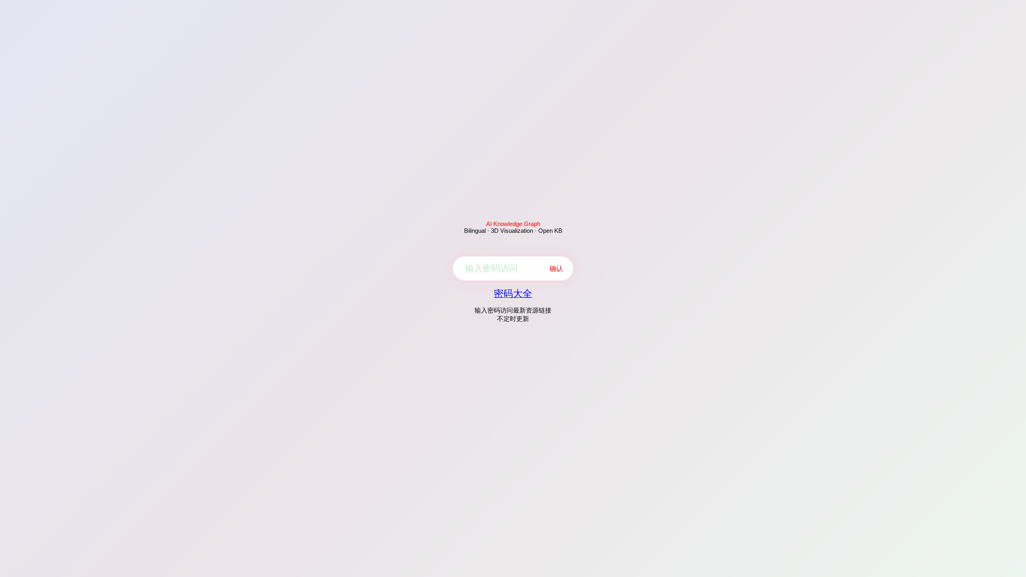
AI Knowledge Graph (513, 223)
